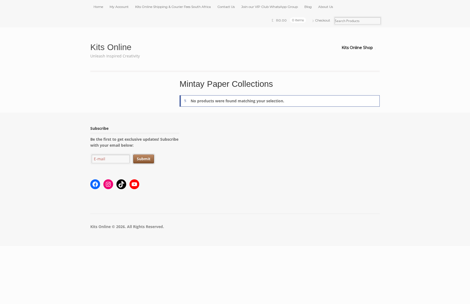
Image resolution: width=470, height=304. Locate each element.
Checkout (322, 20)
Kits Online (110, 47)
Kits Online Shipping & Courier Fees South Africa (173, 7)
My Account (119, 7)
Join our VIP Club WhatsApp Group (269, 7)
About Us (325, 7)
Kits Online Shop (357, 47)
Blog (308, 7)
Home (98, 7)
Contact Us (226, 7)
